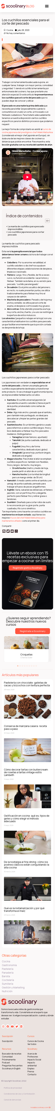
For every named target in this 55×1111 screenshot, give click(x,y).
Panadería (7, 972)
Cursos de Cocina (36, 1041)
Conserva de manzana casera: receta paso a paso (25, 727)
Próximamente (9, 1059)
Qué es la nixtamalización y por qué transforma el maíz (24, 909)
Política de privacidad (13, 1088)
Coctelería (8, 980)
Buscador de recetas (11, 1053)
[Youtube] (12, 1026)
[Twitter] (17, 1026)
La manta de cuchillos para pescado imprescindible (26, 228)
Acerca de (32, 1053)
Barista (6, 976)
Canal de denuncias (12, 1099)
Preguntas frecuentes (12, 1065)
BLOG (30, 6)
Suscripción (7, 1041)
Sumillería (7, 983)
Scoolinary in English (11, 1068)
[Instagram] (3, 1026)
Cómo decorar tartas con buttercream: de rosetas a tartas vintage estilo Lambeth (26, 772)
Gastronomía (9, 965)
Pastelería (7, 969)
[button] (47, 6)
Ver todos (32, 1044)
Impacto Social (34, 1059)
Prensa (31, 1071)
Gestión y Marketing (13, 987)
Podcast (6, 1062)
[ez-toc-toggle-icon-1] (46, 221)
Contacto (32, 1074)
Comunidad (7, 1056)
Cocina (9, 30)
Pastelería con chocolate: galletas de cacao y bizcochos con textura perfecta (27, 684)
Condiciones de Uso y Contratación (19, 1094)
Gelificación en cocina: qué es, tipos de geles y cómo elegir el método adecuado (26, 818)
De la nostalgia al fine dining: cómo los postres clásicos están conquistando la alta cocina (26, 864)
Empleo (31, 1068)
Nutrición (7, 991)
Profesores (33, 1056)
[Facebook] (8, 1026)
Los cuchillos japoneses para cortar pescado (26, 233)
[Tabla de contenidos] (47, 221)
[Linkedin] (21, 1026)
